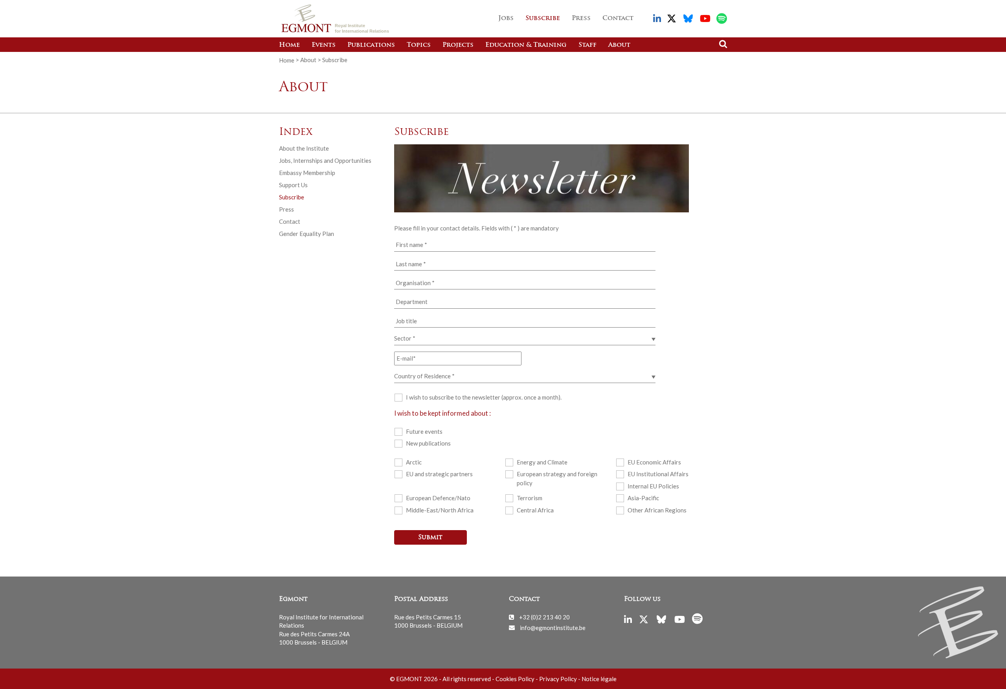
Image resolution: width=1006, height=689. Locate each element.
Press (581, 18)
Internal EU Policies (653, 486)
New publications (428, 443)
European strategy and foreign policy (557, 478)
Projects (458, 45)
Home (289, 45)
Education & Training (526, 45)
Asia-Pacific (643, 497)
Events (324, 45)
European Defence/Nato (438, 497)
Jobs (506, 18)
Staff (587, 45)
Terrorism (529, 497)
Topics (419, 45)
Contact (617, 18)
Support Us (293, 184)
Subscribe (542, 18)
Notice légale (599, 678)
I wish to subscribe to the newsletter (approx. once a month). (484, 397)
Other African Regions (657, 510)
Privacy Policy (558, 678)
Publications (371, 45)
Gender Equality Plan (306, 233)
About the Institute (304, 148)
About (619, 45)
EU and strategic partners (439, 473)
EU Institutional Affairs (658, 473)
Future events (424, 431)
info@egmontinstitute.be (553, 627)
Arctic (414, 462)
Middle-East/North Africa (440, 510)
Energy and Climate (542, 462)
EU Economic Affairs (654, 462)
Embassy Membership (307, 172)
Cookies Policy (515, 678)
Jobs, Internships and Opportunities (325, 160)
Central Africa (535, 510)
